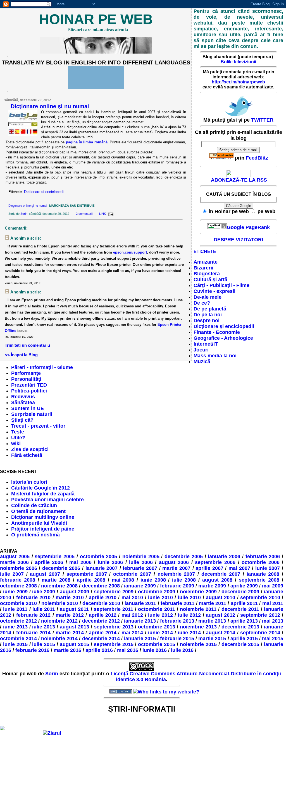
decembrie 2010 (101, 603)
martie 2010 (70, 597)
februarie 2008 (17, 580)
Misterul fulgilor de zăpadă (43, 494)
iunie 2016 (154, 650)
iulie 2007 (12, 574)
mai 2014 (132, 632)
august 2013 (74, 627)
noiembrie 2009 (198, 591)
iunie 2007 (267, 568)
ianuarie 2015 (140, 638)
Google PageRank (248, 227)
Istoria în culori (29, 482)
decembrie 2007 (220, 574)
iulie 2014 (189, 632)
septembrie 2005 (55, 556)
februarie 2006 (263, 556)
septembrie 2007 (86, 574)
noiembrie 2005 (140, 556)
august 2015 (74, 644)
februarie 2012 (33, 615)
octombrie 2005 (98, 556)
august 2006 (174, 562)
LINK (102, 213)
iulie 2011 (43, 609)
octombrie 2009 (156, 591)
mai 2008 (123, 580)
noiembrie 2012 (59, 621)
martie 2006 (14, 562)
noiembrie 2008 (59, 586)
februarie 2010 (33, 597)
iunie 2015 (15, 644)
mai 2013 (272, 621)
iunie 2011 (15, 609)
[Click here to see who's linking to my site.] (166, 692)
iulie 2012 (189, 615)
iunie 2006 (110, 562)
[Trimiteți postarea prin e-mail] (110, 213)
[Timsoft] (97, 692)
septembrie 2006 (215, 562)
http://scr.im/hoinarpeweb (238, 81)
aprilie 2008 (91, 580)
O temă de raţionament (38, 511)
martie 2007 (176, 568)
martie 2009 (212, 586)
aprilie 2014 (102, 632)
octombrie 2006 (261, 562)
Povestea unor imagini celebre (47, 499)
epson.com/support (130, 252)
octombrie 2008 (18, 586)
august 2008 (217, 580)
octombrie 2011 (156, 609)
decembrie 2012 (101, 621)
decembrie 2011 (240, 609)
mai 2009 (272, 586)
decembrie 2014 (101, 638)
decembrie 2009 (240, 591)
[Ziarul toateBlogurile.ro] (52, 733)
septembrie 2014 (260, 632)
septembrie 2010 (260, 597)
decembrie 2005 (184, 556)
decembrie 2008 (101, 586)
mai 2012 (132, 615)
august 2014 (220, 632)
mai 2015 (272, 638)
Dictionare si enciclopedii (44, 192)
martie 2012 (70, 615)
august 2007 (45, 574)
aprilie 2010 (102, 597)
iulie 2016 (182, 650)
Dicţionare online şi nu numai (50, 106)
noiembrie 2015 (198, 644)
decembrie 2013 (240, 627)
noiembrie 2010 (59, 603)
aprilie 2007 (209, 568)
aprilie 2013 (244, 621)
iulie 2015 (43, 644)
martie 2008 (56, 580)
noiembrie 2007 (176, 574)
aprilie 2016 (99, 650)
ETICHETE (205, 251)
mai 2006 (80, 562)
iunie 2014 (160, 632)
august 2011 (74, 609)
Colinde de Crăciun (34, 505)
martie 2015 (212, 638)
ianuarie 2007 (101, 568)
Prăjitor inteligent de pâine (42, 529)
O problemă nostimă (35, 535)
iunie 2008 (153, 580)
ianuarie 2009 (140, 586)
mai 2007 (239, 568)
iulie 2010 (189, 597)
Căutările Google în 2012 (40, 488)
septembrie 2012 (260, 615)
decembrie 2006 (61, 568)
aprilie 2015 (244, 638)
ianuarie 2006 (224, 556)
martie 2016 (67, 650)
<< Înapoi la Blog (21, 354)
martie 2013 (212, 621)
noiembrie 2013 (198, 627)
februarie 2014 (33, 632)
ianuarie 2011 (140, 603)
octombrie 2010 (18, 603)
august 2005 (15, 556)
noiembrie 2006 (18, 568)
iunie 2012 (160, 615)
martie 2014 (70, 632)
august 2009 (74, 591)
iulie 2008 (184, 580)
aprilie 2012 (102, 615)
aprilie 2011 (244, 603)
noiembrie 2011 (198, 609)
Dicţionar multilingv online (42, 517)
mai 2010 (132, 597)
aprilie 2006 (49, 562)
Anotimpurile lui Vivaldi (39, 523)
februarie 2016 (32, 650)
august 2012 (220, 615)
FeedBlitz (257, 158)
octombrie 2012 (18, 621)
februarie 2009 (177, 586)
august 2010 (220, 597)
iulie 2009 (43, 591)
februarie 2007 (140, 568)
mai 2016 (127, 650)
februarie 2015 (177, 638)
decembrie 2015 (240, 644)
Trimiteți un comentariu (27, 345)
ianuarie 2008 (263, 574)
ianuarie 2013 (140, 621)
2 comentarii (84, 213)
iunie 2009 (15, 591)
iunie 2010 (160, 597)
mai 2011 (272, 603)
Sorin (23, 213)
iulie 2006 (141, 562)
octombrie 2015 (156, 644)
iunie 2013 (15, 627)
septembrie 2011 (113, 609)
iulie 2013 (43, 627)
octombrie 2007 (132, 574)
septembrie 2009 (114, 591)
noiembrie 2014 (59, 638)
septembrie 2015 (114, 644)
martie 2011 (212, 603)
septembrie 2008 (259, 580)
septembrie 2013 (114, 627)
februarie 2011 (177, 603)
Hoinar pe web (96, 19)
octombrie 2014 (18, 638)
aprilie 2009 (244, 586)
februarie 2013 (177, 621)
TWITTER (262, 120)
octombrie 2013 (156, 627)
